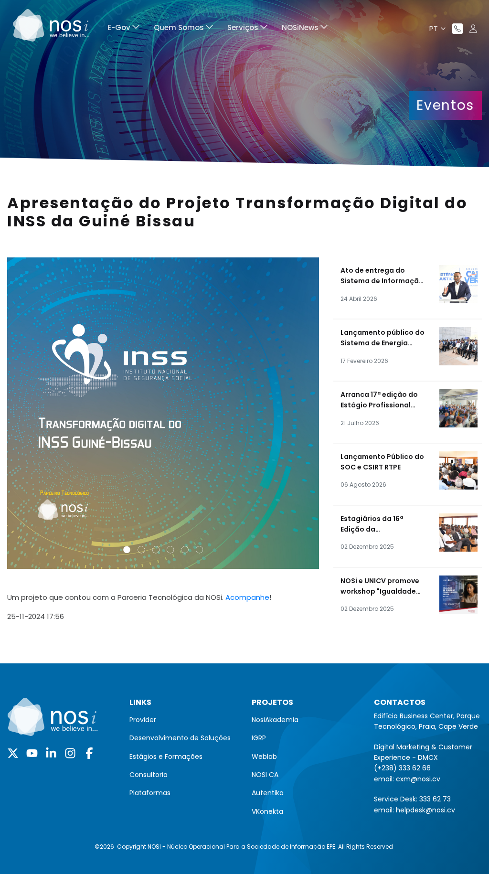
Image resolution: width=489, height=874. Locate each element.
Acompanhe (247, 597)
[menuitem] (123, 29)
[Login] (473, 28)
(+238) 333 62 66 (402, 768)
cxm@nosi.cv (418, 779)
